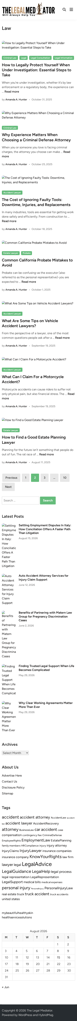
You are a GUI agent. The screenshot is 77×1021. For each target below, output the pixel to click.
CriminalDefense (52, 835)
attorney (10, 829)
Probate (27, 253)
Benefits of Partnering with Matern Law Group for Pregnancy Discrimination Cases (45, 616)
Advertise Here (12, 775)
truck (20, 894)
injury (42, 845)
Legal (23, 58)
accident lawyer (18, 823)
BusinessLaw (26, 829)
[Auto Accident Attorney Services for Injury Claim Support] (9, 576)
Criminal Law (9, 58)
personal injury (16, 887)
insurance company (15, 857)
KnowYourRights (46, 856)
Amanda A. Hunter (16, 99)
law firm (67, 857)
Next (8, 487)
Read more (11, 91)
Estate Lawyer (10, 253)
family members (11, 845)
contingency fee (32, 835)
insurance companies (57, 851)
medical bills (32, 882)
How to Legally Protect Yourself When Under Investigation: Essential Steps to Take (36, 70)
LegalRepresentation (44, 877)
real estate (9, 894)
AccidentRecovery (46, 823)
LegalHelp (41, 871)
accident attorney (35, 817)
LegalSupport (12, 882)
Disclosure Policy (13, 787)
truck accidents (59, 894)
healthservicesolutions (17, 917)
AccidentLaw (58, 817)
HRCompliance (30, 845)
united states (11, 899)
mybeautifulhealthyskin (17, 913)
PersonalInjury (37, 888)
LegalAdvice (37, 864)
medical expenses (51, 882)
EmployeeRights (11, 840)
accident (10, 817)
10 (64, 477)
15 (58, 957)
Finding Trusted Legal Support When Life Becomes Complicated (46, 667)
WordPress (25, 1015)
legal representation (16, 877)
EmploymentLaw (35, 840)
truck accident (37, 893)
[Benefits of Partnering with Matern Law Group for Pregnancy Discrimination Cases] (9, 613)
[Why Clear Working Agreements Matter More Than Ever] (9, 703)
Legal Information (64, 58)
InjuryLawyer (31, 850)
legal (17, 865)
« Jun (5, 987)
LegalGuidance (16, 871)
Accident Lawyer (12, 192)
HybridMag (45, 1015)
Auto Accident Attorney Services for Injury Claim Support (43, 577)
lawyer (7, 864)
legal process (61, 871)
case (60, 829)
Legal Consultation (40, 58)
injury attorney (57, 845)
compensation (12, 835)
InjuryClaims (10, 851)
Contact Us (9, 781)
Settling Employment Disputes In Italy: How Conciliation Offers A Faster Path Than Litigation (45, 529)
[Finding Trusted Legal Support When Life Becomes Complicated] (9, 666)
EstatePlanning (61, 840)
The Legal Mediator (39, 1010)
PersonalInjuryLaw (58, 888)
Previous (11, 477)
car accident (46, 829)
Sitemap (7, 793)
